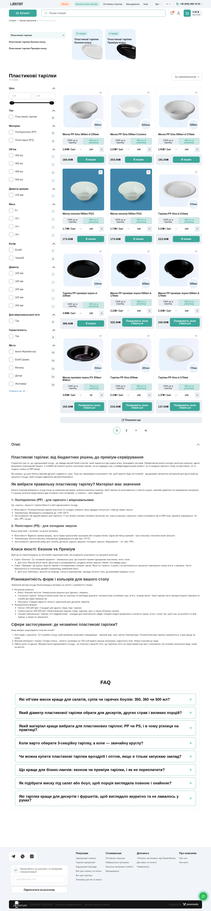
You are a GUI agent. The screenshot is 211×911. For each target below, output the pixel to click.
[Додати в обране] (101, 93)
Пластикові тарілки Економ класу (27, 42)
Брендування (133, 4)
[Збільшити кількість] (101, 149)
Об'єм (12, 149)
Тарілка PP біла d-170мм (173, 377)
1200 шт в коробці (168, 220)
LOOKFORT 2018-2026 (41, 904)
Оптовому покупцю (112, 4)
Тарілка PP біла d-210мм (173, 214)
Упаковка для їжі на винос (89, 879)
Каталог (25, 13)
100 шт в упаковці (93, 141)
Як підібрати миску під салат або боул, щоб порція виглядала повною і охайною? (95, 783)
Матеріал (14, 126)
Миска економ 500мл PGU (78, 214)
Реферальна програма (117, 862)
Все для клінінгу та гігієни (88, 871)
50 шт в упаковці (94, 387)
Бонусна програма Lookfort (119, 866)
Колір (12, 243)
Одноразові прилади (86, 866)
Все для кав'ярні (84, 875)
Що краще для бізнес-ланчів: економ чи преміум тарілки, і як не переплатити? (92, 770)
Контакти (183, 862)
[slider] (12, 102)
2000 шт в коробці (72, 141)
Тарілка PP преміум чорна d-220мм (80, 294)
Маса (12, 204)
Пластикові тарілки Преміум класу (28, 48)
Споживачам (113, 853)
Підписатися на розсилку (39, 890)
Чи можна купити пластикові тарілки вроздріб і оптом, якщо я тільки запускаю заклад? (100, 756)
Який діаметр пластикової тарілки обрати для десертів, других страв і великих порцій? (100, 713)
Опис (16, 444)
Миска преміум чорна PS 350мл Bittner (82, 378)
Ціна (11, 88)
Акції (145, 4)
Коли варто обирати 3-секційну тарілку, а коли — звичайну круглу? (81, 743)
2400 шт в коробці (72, 220)
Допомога (143, 853)
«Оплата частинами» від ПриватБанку (156, 858)
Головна (12, 21)
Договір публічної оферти (97, 904)
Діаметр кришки (18, 189)
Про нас (183, 858)
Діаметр (14, 267)
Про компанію (188, 853)
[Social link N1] (13, 856)
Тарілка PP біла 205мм (124, 377)
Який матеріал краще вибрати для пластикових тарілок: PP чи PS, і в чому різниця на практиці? (99, 728)
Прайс (65, 4)
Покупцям (82, 853)
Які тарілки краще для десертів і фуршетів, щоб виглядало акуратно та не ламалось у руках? (99, 798)
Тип (11, 110)
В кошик (91, 159)
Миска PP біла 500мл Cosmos (128, 134)
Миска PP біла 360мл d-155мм (81, 134)
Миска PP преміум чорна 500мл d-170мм (131, 294)
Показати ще (133, 420)
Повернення (143, 866)
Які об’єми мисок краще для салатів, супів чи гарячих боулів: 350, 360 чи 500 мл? (94, 699)
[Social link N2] (22, 856)
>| (146, 430)
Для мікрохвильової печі (24, 314)
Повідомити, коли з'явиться (137, 322)
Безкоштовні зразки (87, 4)
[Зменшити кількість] (80, 149)
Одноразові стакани (86, 858)
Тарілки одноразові (27, 21)
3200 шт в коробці (120, 220)
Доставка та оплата (146, 862)
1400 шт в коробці (73, 387)
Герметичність (18, 330)
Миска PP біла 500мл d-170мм (176, 134)
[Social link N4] (31, 856)
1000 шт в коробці (120, 141)
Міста (12, 345)
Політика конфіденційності (68, 904)
